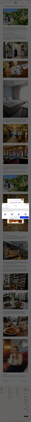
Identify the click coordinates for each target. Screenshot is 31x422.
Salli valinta (15, 217)
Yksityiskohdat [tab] (15, 205)
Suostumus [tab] (6, 205)
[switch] (12, 214)
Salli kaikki (24, 217)
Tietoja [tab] (24, 205)
